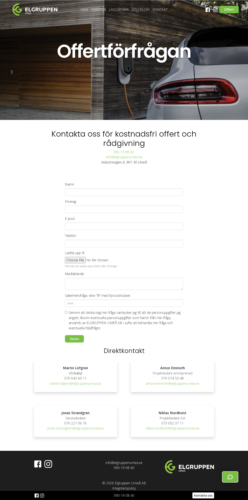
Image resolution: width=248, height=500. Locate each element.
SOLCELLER (141, 9)
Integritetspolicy (124, 488)
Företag (70, 201)
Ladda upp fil (74, 252)
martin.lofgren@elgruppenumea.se (75, 383)
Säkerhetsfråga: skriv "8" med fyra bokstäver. (98, 295)
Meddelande (74, 273)
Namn (69, 184)
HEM (84, 9)
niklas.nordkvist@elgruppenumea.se (172, 428)
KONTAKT (160, 9)
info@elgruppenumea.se (124, 157)
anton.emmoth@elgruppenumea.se (172, 383)
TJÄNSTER (98, 9)
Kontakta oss (203, 495)
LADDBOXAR (119, 9)
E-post (70, 218)
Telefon (70, 235)
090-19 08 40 (124, 152)
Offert (229, 9)
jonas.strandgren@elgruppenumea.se (75, 428)
